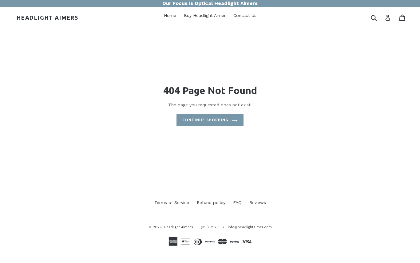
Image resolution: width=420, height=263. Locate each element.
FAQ (237, 202)
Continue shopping (205, 120)
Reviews (257, 202)
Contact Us (244, 16)
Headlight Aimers (47, 17)
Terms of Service (171, 202)
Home (170, 16)
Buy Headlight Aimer (205, 16)
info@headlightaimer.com (250, 227)
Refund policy (211, 202)
